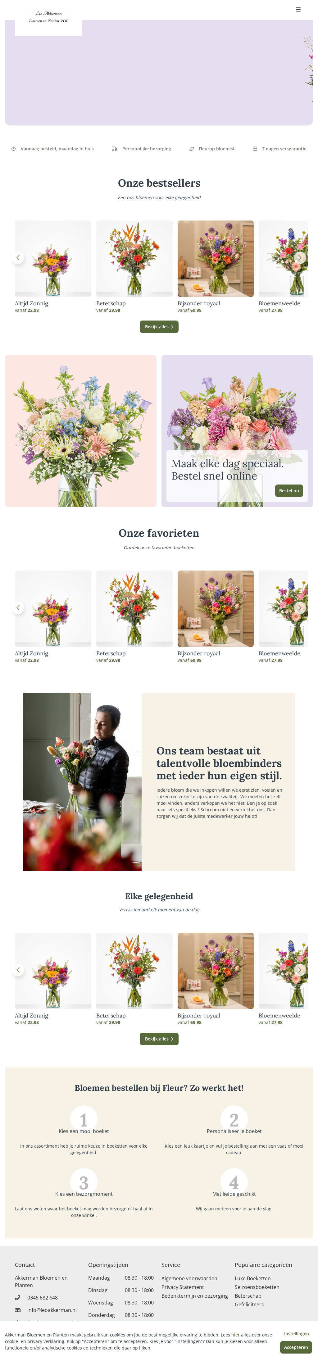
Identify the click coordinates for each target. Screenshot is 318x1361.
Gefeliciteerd (250, 1304)
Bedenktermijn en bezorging (194, 1295)
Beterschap (111, 303)
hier (235, 1335)
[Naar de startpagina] (48, 18)
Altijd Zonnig (31, 303)
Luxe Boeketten (253, 1278)
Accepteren (296, 1347)
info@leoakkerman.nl (52, 1310)
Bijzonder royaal (199, 303)
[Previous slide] (18, 258)
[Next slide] (300, 258)
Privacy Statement (182, 1287)
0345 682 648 (42, 1297)
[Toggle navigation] (298, 9)
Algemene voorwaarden (189, 1278)
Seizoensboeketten (257, 1287)
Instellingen (296, 1333)
